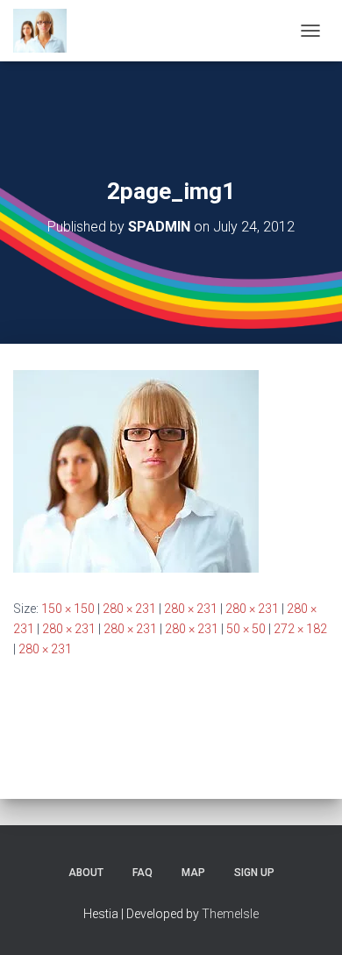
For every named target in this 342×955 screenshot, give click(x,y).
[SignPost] (46, 31)
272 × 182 (300, 629)
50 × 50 (246, 629)
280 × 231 (129, 609)
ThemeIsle (230, 914)
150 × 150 (68, 609)
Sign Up (254, 872)
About (85, 872)
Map (193, 872)
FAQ (142, 872)
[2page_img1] (136, 470)
